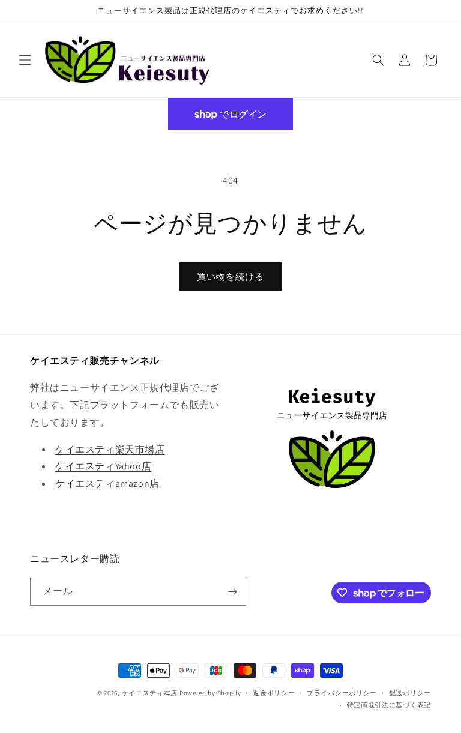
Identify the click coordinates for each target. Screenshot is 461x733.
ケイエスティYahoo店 (103, 466)
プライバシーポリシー (342, 693)
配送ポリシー (410, 693)
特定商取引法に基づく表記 (389, 705)
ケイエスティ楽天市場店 (110, 449)
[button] (25, 60)
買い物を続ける (230, 276)
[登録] (232, 592)
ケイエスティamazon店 (107, 483)
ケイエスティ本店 (150, 693)
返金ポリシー (274, 693)
